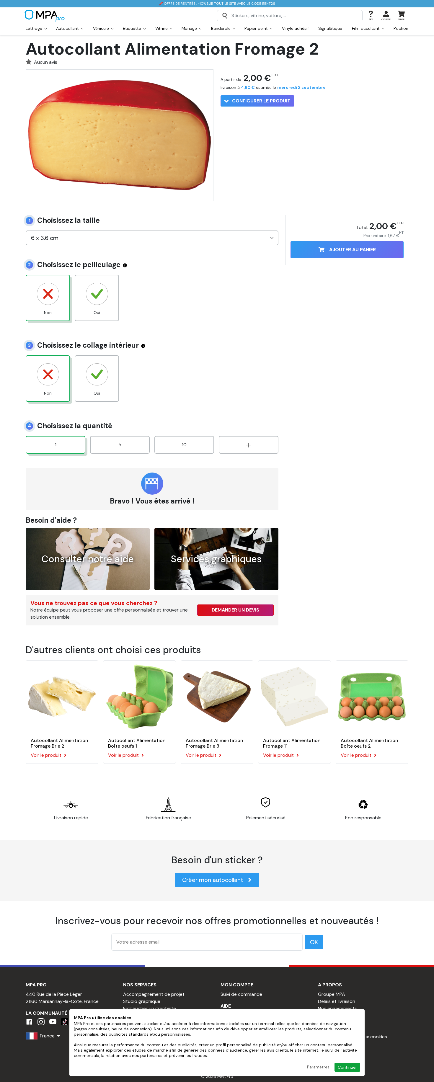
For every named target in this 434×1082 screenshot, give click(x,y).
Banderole (221, 28)
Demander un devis (235, 610)
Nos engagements (337, 1008)
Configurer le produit (261, 101)
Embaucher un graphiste (149, 1008)
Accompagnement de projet (154, 994)
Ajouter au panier (352, 249)
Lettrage (34, 28)
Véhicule (101, 28)
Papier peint (256, 28)
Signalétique (330, 28)
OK (314, 942)
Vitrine (162, 28)
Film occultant (366, 28)
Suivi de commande (241, 994)
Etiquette (132, 28)
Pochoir (401, 28)
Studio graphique (141, 1001)
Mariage (190, 28)
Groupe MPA (331, 994)
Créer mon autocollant (212, 880)
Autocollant (68, 28)
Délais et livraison (336, 1001)
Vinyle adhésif (295, 28)
